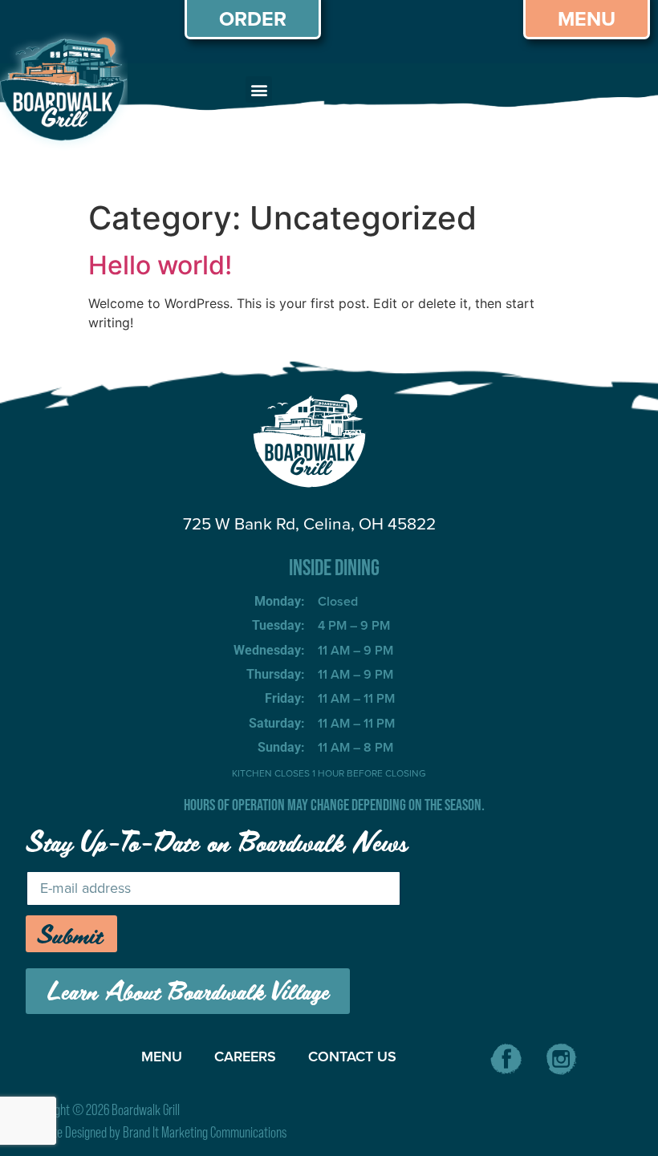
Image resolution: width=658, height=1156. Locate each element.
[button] (259, 89)
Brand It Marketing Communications (204, 1132)
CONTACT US (352, 1056)
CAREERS (245, 1056)
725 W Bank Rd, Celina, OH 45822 (309, 523)
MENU (161, 1056)
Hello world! (160, 265)
